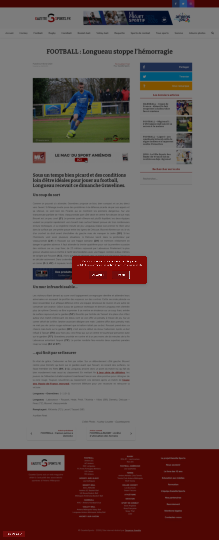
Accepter (98, 274)
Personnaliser (14, 533)
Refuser (121, 274)
